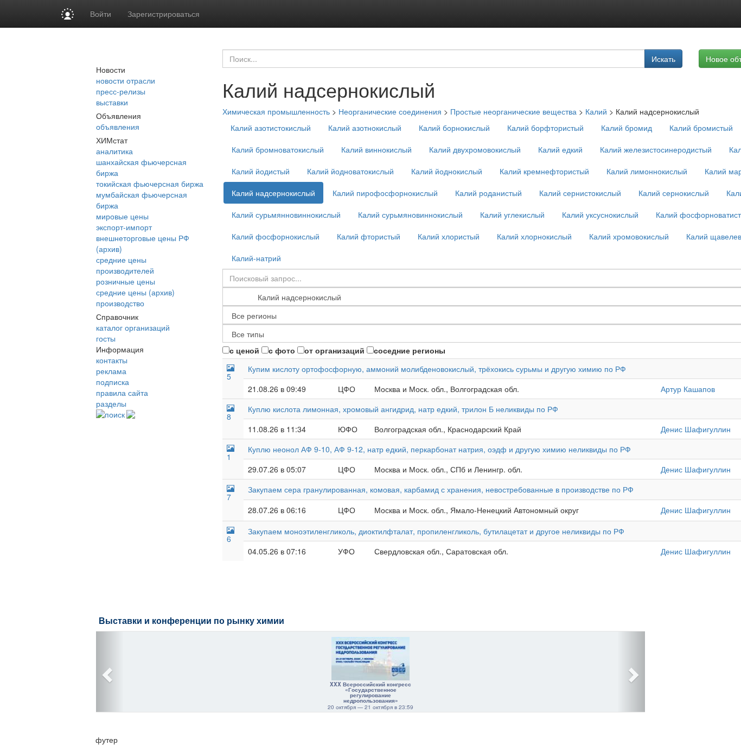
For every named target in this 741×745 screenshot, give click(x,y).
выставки (112, 102)
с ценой (244, 350)
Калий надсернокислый (273, 192)
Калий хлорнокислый (534, 236)
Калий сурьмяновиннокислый (410, 214)
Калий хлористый (449, 236)
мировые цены (122, 216)
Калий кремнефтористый (544, 171)
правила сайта (122, 392)
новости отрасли (125, 80)
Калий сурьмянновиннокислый (286, 214)
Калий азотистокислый (271, 127)
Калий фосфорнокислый (276, 236)
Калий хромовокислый (629, 236)
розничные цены (125, 281)
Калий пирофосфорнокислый (385, 192)
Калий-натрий (256, 257)
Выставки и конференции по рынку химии (191, 621)
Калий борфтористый (545, 127)
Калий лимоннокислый (646, 171)
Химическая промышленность (276, 111)
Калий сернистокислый (580, 192)
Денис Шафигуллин (696, 429)
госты (106, 338)
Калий (596, 111)
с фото (282, 350)
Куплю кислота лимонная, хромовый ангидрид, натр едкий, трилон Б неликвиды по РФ (403, 408)
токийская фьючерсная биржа (149, 183)
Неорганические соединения (390, 111)
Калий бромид (626, 127)
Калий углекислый (512, 214)
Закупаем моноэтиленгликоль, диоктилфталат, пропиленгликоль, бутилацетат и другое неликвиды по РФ (436, 531)
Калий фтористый (368, 236)
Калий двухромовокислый (475, 149)
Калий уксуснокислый (600, 214)
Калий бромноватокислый (278, 149)
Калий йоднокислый (446, 171)
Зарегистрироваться (163, 13)
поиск (115, 414)
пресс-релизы (120, 91)
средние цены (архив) (135, 292)
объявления (117, 126)
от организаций (334, 350)
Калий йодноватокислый (350, 171)
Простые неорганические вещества (513, 111)
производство (120, 303)
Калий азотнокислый (364, 127)
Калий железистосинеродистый (656, 149)
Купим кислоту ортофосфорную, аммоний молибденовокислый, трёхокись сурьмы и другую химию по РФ (437, 368)
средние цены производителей (125, 265)
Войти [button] (100, 13)
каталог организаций (133, 327)
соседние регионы (409, 350)
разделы (111, 403)
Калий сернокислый (673, 192)
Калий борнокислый (454, 127)
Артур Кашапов (688, 388)
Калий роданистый (488, 192)
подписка (112, 381)
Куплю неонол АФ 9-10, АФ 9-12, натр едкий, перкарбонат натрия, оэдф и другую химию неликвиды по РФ (439, 449)
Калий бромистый (701, 127)
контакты (111, 360)
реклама (111, 370)
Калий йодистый (261, 171)
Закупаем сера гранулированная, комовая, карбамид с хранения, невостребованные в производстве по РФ (441, 489)
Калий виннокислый (376, 149)
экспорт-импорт (124, 227)
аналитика (114, 151)
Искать (663, 58)
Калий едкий (560, 149)
